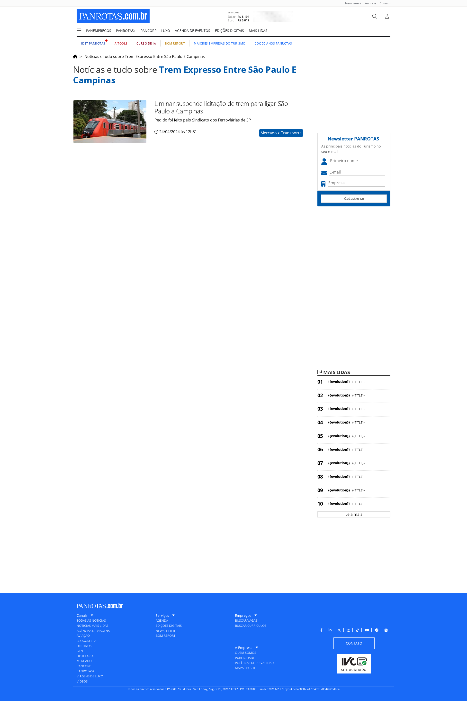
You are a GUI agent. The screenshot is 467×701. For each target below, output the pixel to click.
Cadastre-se (354, 198)
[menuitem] (351, 3)
